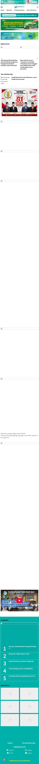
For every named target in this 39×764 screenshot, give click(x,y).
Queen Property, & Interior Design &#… (22, 661)
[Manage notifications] (4, 759)
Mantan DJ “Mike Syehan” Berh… (19, 654)
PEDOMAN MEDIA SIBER (28, 743)
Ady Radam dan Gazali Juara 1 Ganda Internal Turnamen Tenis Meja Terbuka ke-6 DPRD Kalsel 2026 (29, 62)
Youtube (11, 753)
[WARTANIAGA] (19, 7)
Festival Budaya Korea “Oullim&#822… (21, 669)
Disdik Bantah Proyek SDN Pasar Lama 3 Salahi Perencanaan (24, 78)
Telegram (29, 753)
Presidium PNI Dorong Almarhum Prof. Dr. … (22, 677)
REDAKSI (10, 743)
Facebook (11, 750)
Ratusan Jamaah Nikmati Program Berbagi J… (22, 647)
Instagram (29, 750)
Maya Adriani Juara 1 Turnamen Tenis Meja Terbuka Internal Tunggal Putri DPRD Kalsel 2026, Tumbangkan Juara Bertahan (9, 64)
